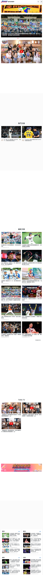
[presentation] (1, 132)
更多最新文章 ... (38, 340)
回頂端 (41, 516)
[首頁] (4, 2)
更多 (19, 531)
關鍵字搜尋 (38, 1)
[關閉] (41, 5)
